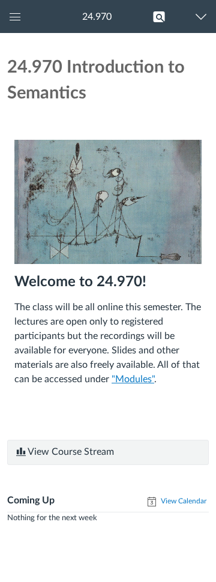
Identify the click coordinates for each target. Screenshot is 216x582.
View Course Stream (70, 452)
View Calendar (182, 501)
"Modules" (133, 379)
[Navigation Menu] (203, 16)
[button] (96, 16)
